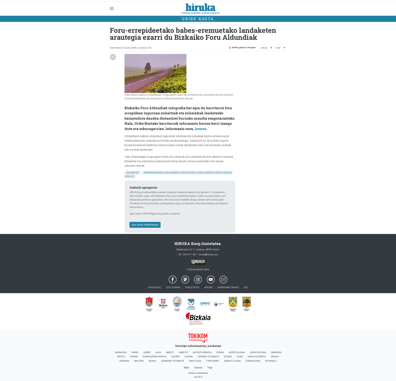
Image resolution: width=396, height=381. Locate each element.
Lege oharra (173, 287)
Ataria (220, 352)
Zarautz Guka (232, 361)
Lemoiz (208, 172)
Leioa (200, 172)
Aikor (135, 352)
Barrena (276, 352)
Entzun (264, 48)
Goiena (188, 356)
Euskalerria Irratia (154, 356)
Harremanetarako (228, 287)
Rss (246, 287)
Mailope (139, 361)
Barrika (148, 172)
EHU (167, 172)
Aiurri (147, 352)
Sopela (228, 172)
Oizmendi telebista (172, 361)
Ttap (209, 367)
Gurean (198, 367)
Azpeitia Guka (237, 352)
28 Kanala (271, 361)
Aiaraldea (121, 352)
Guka (240, 356)
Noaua (152, 361)
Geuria (175, 356)
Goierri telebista (208, 356)
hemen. (201, 128)
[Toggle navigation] (111, 8)
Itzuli (278, 48)
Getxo (184, 172)
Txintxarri (212, 361)
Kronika (124, 361)
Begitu (121, 356)
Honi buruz (154, 287)
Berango (159, 172)
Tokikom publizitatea (198, 373)
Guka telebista (257, 356)
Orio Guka (195, 361)
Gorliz (193, 172)
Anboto (183, 352)
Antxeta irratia (202, 352)
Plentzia (218, 172)
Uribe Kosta (198, 18)
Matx (186, 367)
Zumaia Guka (252, 361)
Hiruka (275, 356)
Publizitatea (192, 287)
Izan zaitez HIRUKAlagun (145, 224)
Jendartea (132, 172)
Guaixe (228, 356)
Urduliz (129, 176)
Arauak (208, 287)
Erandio (175, 172)
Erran (134, 356)
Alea (158, 352)
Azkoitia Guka (258, 352)
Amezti (170, 352)
